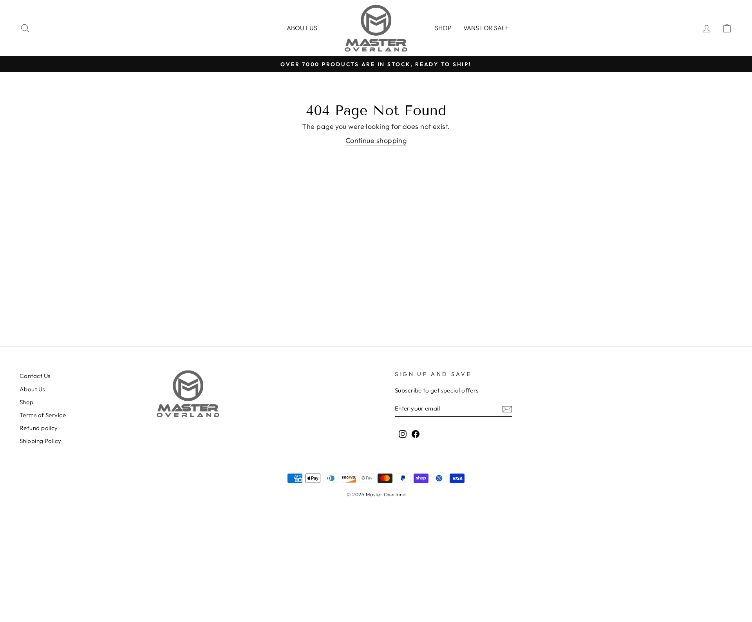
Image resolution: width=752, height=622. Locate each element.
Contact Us (35, 376)
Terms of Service (43, 415)
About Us (32, 389)
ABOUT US (302, 28)
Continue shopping (376, 140)
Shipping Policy (40, 441)
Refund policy (39, 428)
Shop (443, 28)
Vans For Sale (486, 28)
